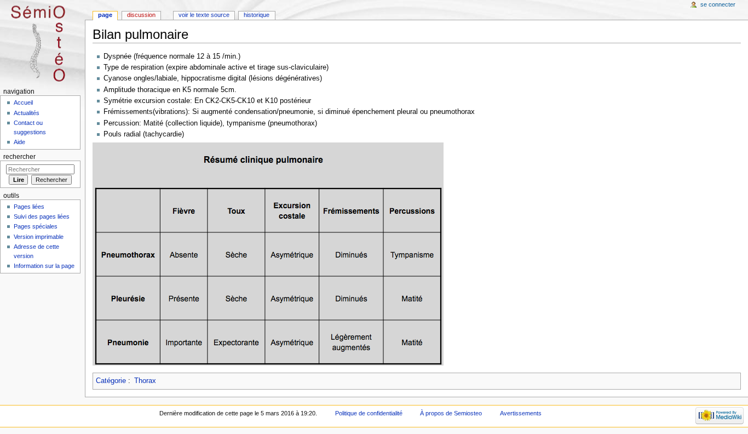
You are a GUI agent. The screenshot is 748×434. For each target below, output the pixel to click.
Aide (19, 142)
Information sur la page (44, 265)
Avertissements (521, 413)
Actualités (26, 113)
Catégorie (111, 381)
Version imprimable (39, 236)
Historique (256, 15)
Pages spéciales (35, 226)
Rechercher (19, 156)
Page (105, 15)
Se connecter (717, 4)
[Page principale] (42, 42)
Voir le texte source (204, 15)
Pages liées (29, 206)
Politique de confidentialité (368, 413)
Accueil (23, 102)
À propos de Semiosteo (451, 413)
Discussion (141, 15)
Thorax (145, 381)
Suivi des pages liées (42, 216)
